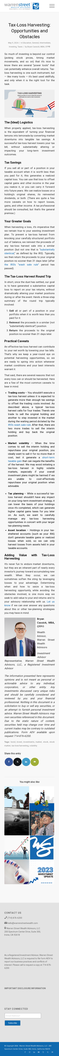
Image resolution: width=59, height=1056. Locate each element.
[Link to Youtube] (38, 1052)
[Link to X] (48, 1052)
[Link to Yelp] (43, 1052)
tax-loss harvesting (20, 746)
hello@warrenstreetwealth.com (23, 923)
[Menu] (50, 6)
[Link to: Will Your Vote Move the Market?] (16, 872)
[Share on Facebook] (9, 762)
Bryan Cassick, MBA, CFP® (38, 47)
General (35, 43)
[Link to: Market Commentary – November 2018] (41, 847)
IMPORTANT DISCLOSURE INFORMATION (25, 988)
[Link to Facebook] (25, 1052)
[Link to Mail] (52, 1052)
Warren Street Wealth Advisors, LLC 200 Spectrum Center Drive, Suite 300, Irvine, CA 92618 (22, 931)
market (39, 742)
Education (27, 43)
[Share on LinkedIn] (26, 762)
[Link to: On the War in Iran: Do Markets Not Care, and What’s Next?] (16, 823)
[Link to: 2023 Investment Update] (41, 872)
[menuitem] (50, 6)
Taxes (20, 47)
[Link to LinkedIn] (34, 1052)
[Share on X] (17, 762)
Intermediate (45, 43)
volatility (33, 746)
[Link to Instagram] (29, 1052)
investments (28, 742)
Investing (13, 47)
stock (45, 742)
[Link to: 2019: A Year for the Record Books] (16, 847)
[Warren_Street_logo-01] (24, 6)
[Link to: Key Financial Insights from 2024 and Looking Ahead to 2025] (41, 798)
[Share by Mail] (35, 762)
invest (19, 742)
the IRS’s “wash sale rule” (21, 264)
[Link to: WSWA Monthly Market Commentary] (41, 823)
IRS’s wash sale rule (19, 424)
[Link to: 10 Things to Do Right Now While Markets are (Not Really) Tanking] (16, 798)
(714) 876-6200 (14, 918)
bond (13, 742)
